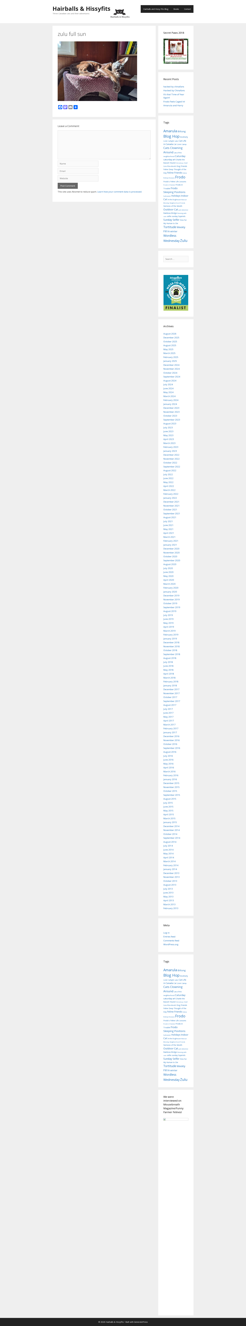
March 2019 (169, 630)
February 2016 (170, 775)
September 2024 (171, 376)
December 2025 (171, 337)
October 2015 (170, 790)
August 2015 (169, 798)
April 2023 (168, 439)
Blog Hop (171, 136)
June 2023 (168, 431)
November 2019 (171, 599)
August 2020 (169, 564)
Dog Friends (182, 166)
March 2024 (169, 396)
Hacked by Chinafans (174, 90)
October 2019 (170, 603)
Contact (187, 9)
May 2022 (168, 482)
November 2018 (171, 646)
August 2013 (169, 884)
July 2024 (168, 384)
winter (173, 231)
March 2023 (169, 443)
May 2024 (168, 392)
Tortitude (169, 227)
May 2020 (168, 576)
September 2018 (171, 654)
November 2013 (171, 876)
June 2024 (168, 388)
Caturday (180, 156)
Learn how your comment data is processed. (119, 191)
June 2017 (168, 712)
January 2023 (170, 450)
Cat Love (177, 144)
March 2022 (169, 490)
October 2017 (170, 697)
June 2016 (168, 759)
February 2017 (170, 728)
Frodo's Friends (169, 185)
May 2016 (168, 763)
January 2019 (170, 638)
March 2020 (169, 583)
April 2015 (168, 814)
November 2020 (171, 552)
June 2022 (168, 478)
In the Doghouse (174, 199)
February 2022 (170, 493)
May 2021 (168, 529)
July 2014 (168, 845)
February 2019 (170, 634)
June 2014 (168, 849)
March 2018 (169, 677)
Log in (166, 932)
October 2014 (170, 834)
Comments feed (171, 940)
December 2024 (171, 364)
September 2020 (171, 560)
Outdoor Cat (170, 209)
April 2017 (168, 720)
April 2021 (168, 533)
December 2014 (171, 826)
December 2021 (171, 501)
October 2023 (170, 415)
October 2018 (170, 650)
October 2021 (170, 509)
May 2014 (168, 853)
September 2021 (171, 513)
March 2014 (169, 861)
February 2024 (170, 400)
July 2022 (168, 474)
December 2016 (171, 736)
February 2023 (170, 447)
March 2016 (169, 771)
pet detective (183, 210)
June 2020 (168, 572)
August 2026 (169, 333)
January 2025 (170, 361)
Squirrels (181, 216)
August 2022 (169, 470)
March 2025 (169, 353)
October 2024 (170, 372)
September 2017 (171, 701)
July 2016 (168, 755)
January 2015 (170, 822)
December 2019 (171, 595)
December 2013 (171, 873)
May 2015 (168, 810)
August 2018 (169, 658)
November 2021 (171, 505)
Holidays (175, 195)
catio (176, 141)
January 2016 (170, 779)
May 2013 (168, 896)
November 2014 (171, 830)
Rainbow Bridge (170, 213)
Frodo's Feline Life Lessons (174, 181)
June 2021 (168, 525)
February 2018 (170, 681)
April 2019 (168, 626)
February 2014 (170, 865)
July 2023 (168, 427)
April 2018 (168, 673)
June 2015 (168, 806)
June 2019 (168, 619)
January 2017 (170, 732)
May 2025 (168, 349)
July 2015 (168, 802)
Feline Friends (174, 172)
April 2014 (168, 857)
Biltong (182, 131)
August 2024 (169, 380)
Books (176, 9)
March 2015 (169, 818)
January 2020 (170, 591)
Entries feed (169, 936)
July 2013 (168, 888)
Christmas (179, 163)
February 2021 (170, 540)
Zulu (183, 240)
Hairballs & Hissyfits (81, 8)
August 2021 (169, 517)
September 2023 (171, 419)
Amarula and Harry (173, 105)
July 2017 (168, 708)
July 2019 (168, 615)
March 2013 (169, 904)
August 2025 (169, 345)
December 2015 (171, 783)
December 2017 (171, 689)
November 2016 (171, 740)
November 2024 (171, 368)
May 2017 (168, 716)
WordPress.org (170, 944)
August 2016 (169, 751)
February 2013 (170, 908)
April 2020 (168, 579)
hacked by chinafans (173, 86)
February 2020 (170, 587)
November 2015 (171, 787)
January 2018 (170, 685)
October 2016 (170, 744)
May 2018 (168, 669)
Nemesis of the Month (172, 206)
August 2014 (169, 841)
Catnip (184, 144)
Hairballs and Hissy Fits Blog (155, 9)
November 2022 (171, 458)
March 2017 (169, 724)
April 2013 (168, 900)
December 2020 (171, 548)
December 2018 (171, 642)
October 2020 (170, 556)
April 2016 (168, 767)
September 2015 (171, 794)
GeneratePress (141, 1322)
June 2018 (168, 665)
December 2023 (171, 407)
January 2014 (170, 869)
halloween (167, 196)
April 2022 (168, 486)
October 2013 (170, 880)
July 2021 (168, 521)
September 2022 (171, 466)
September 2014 (171, 837)
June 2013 (168, 892)
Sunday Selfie (171, 219)
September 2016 (171, 748)
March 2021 (169, 536)
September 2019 (171, 607)
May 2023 (168, 435)
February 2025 (170, 357)
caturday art (169, 159)
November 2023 (171, 411)
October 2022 (170, 462)
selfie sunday (172, 216)
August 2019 (169, 611)
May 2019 (168, 622)
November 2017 (171, 693)
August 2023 (169, 423)
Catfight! (171, 141)
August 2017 (169, 705)
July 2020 (168, 568)
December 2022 (171, 454)
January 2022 (170, 497)
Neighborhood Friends (177, 203)
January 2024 (170, 404)
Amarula (170, 131)
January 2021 (170, 544)
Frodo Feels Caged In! (174, 101)
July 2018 (168, 662)
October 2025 (170, 341)
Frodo (180, 177)
